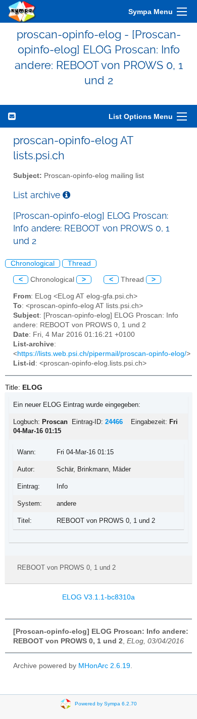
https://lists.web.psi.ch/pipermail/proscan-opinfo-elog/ (101, 353)
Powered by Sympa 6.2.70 (106, 703)
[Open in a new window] (66, 195)
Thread (79, 263)
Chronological (33, 263)
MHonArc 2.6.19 (104, 666)
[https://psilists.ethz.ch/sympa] (22, 11)
